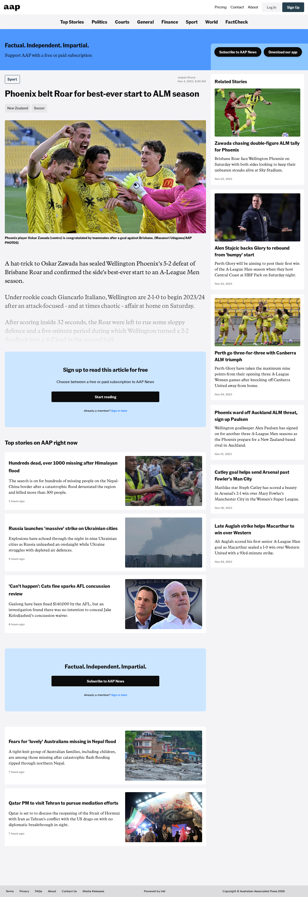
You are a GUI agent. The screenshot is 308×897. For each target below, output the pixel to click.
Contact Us (69, 891)
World (211, 22)
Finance (169, 22)
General (145, 22)
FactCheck (236, 22)
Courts (122, 22)
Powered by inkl (154, 891)
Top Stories (72, 22)
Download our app (283, 52)
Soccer (39, 108)
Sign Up (293, 7)
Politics (99, 22)
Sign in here (119, 410)
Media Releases (93, 891)
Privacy (24, 891)
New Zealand (17, 108)
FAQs (38, 891)
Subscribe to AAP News (238, 52)
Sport (192, 22)
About (253, 7)
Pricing (221, 7)
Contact (237, 7)
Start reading (105, 396)
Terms (10, 891)
